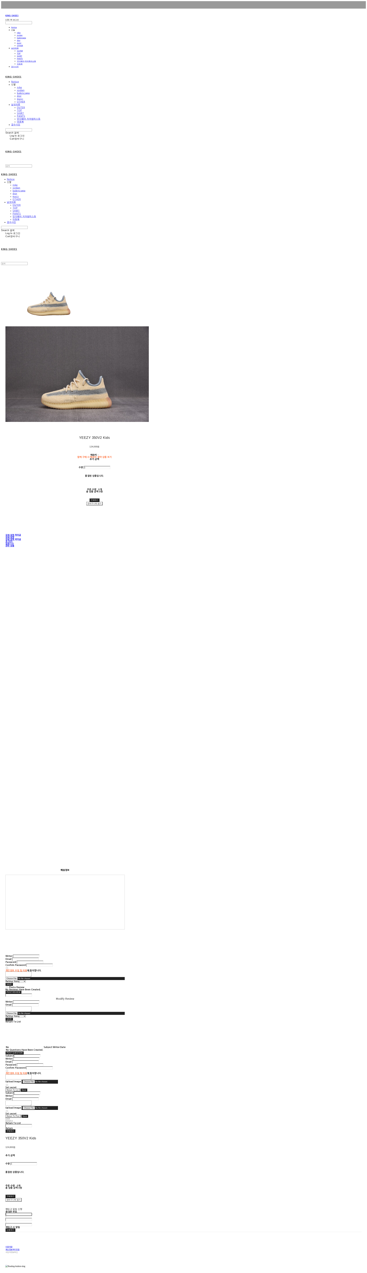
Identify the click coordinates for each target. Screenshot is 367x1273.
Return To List (13, 1090)
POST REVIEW (13, 992)
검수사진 (15, 66)
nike (19, 32)
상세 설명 (9, 537)
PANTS (20, 58)
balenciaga (21, 38)
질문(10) (9, 544)
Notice (14, 27)
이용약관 (8, 1246)
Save (24, 1090)
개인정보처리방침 (12, 1249)
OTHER (20, 45)
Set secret (10, 1087)
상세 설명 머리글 (13, 535)
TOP (19, 53)
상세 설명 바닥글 (13, 539)
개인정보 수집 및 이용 (16, 970)
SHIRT (19, 56)
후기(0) (9, 541)
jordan (20, 35)
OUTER (20, 51)
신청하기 (10, 1230)
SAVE (9, 984)
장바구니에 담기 (14, 1200)
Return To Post (13, 1116)
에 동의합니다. (23, 970)
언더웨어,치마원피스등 (26, 61)
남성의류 (15, 48)
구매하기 (10, 1131)
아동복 (20, 64)
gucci (19, 43)
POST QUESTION (15, 1053)
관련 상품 (9, 546)
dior (18, 40)
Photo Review (16, 987)
